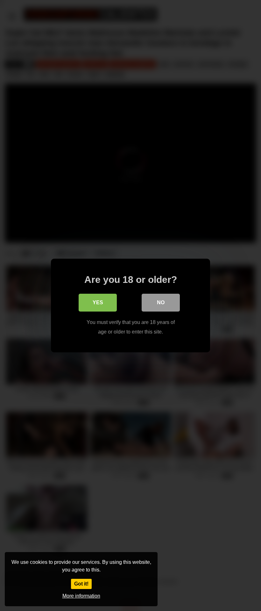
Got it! (81, 583)
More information (81, 596)
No (161, 302)
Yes (98, 302)
